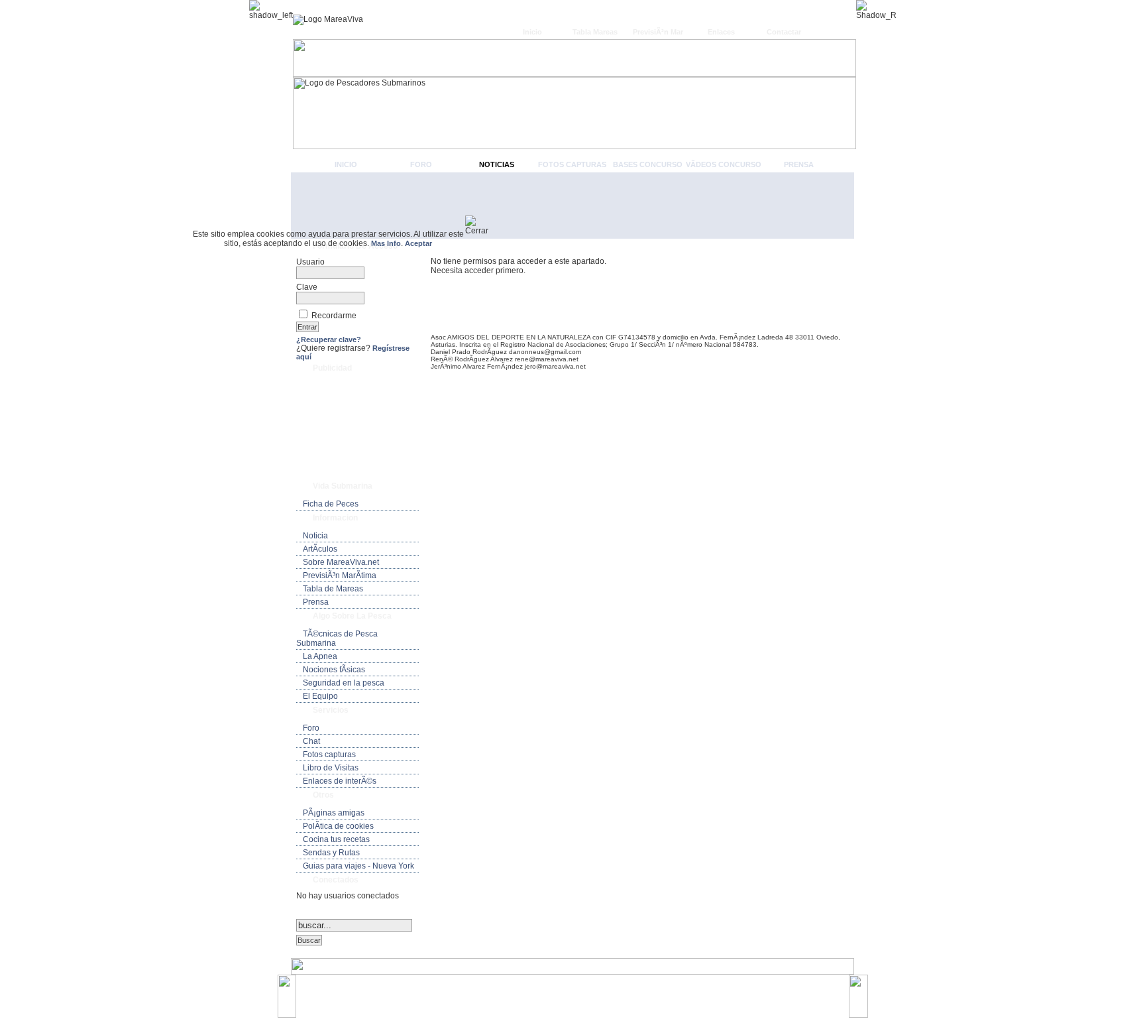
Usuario (310, 262)
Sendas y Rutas (331, 852)
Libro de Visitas (330, 767)
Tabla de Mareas (333, 588)
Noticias (496, 164)
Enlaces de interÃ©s (339, 781)
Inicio (532, 32)
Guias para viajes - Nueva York (358, 866)
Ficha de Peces (330, 504)
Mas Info (386, 243)
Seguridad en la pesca (343, 683)
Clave (306, 287)
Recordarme (333, 315)
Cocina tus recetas (336, 839)
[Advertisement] (572, 205)
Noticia (315, 535)
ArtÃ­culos (320, 549)
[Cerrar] (482, 225)
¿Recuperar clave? (328, 339)
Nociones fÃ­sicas (334, 669)
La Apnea (320, 656)
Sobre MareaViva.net (341, 562)
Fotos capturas (572, 164)
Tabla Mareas (595, 32)
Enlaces (721, 32)
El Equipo (320, 696)
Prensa (799, 164)
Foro (421, 164)
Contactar (784, 32)
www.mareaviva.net (575, 990)
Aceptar (418, 243)
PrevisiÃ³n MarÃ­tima (339, 575)
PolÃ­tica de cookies (338, 826)
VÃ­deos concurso (723, 164)
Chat (311, 741)
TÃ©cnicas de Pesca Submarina (337, 638)
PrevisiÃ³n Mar (658, 32)
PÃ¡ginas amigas (333, 813)
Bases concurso (647, 164)
